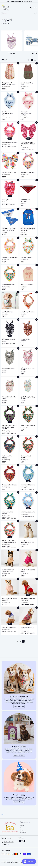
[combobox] (19, 13)
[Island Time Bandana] (10, 278)
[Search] (35, 13)
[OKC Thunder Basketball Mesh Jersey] (28, 223)
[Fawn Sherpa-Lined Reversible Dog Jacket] (28, 535)
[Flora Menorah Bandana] (28, 478)
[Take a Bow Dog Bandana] (10, 137)
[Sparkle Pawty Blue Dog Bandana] (28, 391)
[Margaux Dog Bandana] (28, 166)
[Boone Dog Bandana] (10, 362)
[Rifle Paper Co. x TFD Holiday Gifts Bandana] (10, 535)
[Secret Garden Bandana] (28, 420)
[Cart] (31, 7)
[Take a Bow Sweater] (28, 278)
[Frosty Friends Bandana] (28, 506)
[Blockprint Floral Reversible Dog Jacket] (10, 77)
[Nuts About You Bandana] (10, 478)
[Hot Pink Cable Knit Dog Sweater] (28, 564)
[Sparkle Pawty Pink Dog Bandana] (10, 391)
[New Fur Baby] (19, 777)
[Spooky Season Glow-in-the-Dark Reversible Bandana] (10, 420)
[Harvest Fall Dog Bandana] (28, 333)
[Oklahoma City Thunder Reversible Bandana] (10, 223)
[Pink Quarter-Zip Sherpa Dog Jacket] (10, 592)
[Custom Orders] (19, 728)
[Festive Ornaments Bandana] (10, 506)
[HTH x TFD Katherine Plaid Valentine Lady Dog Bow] (28, 137)
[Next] (23, 641)
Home (21, 828)
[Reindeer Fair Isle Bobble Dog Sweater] (28, 592)
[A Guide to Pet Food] (19, 678)
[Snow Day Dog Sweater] (10, 621)
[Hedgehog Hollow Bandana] (10, 450)
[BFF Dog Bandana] (10, 194)
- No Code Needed (19, 1)
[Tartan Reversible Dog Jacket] (28, 621)
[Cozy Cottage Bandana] (28, 305)
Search (22, 825)
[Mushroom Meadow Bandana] (28, 450)
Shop (21, 830)
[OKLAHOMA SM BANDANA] (28, 194)
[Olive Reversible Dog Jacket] (28, 77)
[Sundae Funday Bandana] (10, 250)
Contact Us (23, 832)
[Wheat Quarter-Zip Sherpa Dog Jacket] (10, 564)
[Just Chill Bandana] (10, 305)
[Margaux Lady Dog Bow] (10, 166)
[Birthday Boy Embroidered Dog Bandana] (10, 106)
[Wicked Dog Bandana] (10, 333)
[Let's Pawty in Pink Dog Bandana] (28, 362)
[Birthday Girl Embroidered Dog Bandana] (28, 106)
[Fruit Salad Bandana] (28, 250)
